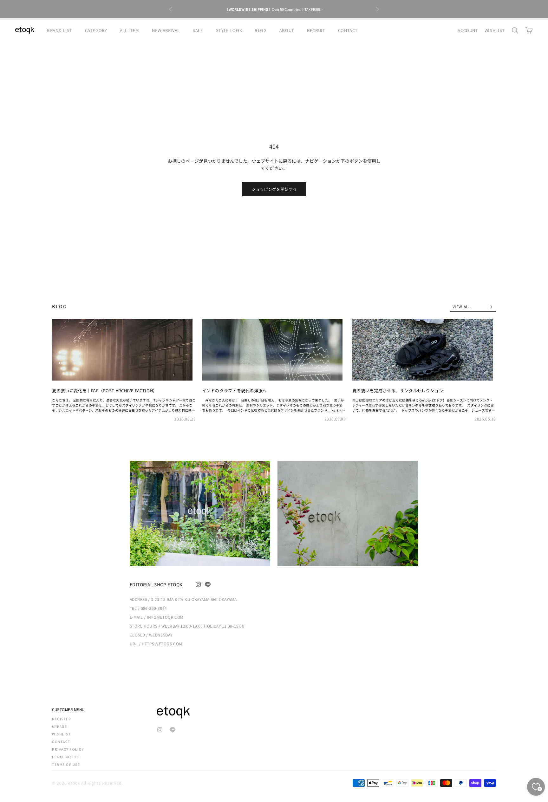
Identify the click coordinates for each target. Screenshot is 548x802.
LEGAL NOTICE (66, 756)
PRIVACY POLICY (68, 749)
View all (462, 306)
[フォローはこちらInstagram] (198, 584)
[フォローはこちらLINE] (208, 584)
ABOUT (286, 30)
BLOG (261, 30)
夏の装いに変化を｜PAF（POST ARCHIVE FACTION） (104, 391)
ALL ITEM (129, 30)
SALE (197, 30)
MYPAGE (59, 726)
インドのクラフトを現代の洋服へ (234, 391)
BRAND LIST (59, 30)
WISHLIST (495, 30)
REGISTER (61, 718)
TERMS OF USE (66, 764)
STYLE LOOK (229, 30)
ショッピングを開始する (274, 189)
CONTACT (348, 30)
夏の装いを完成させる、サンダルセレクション (397, 391)
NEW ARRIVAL (166, 30)
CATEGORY (96, 30)
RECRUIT (316, 30)
